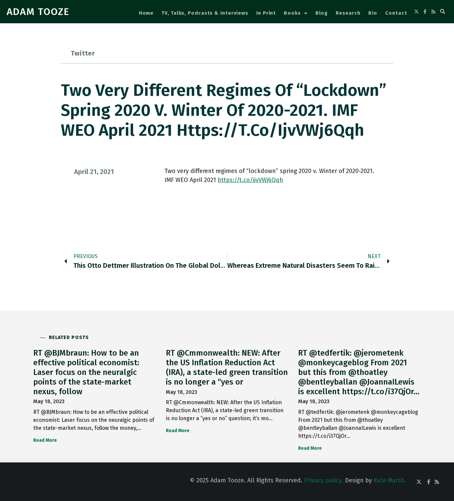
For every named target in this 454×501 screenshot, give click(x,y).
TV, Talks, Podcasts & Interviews (205, 13)
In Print (266, 13)
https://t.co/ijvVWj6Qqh (250, 180)
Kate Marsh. (390, 480)
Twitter (83, 53)
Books (292, 13)
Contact (396, 13)
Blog (321, 13)
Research (348, 13)
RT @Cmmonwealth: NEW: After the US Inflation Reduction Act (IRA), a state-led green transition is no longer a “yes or (227, 367)
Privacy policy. (323, 480)
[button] (442, 11)
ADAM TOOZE (38, 12)
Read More (45, 440)
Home (146, 13)
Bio (372, 13)
